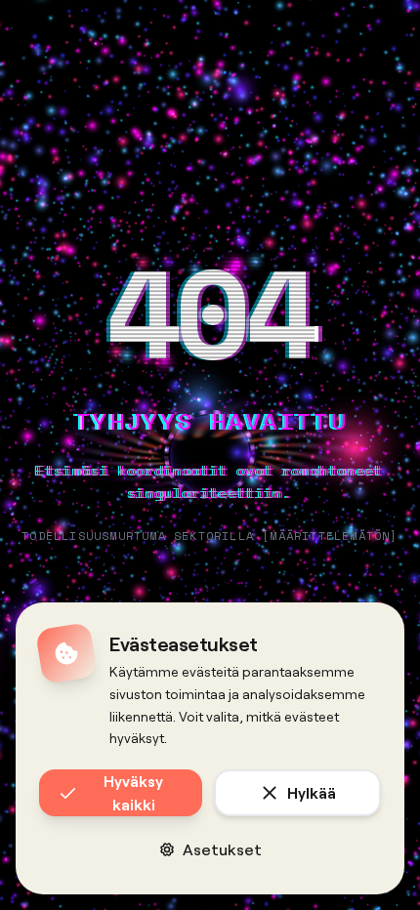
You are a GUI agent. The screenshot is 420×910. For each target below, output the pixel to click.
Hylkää (311, 792)
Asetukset (222, 849)
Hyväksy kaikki (133, 792)
